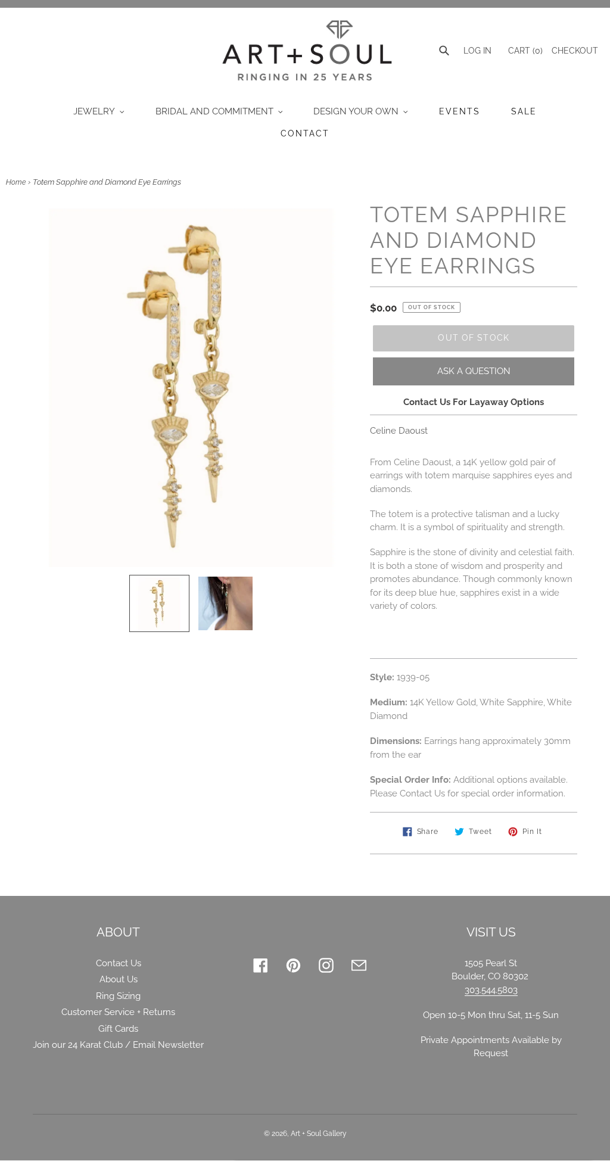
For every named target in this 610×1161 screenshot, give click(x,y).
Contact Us (118, 963)
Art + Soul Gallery (319, 1133)
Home (16, 182)
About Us (118, 979)
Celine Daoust (399, 430)
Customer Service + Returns (118, 1012)
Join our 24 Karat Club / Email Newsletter (118, 1044)
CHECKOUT (575, 50)
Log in (477, 50)
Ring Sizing (118, 996)
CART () (524, 50)
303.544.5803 (491, 990)
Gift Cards (118, 1028)
